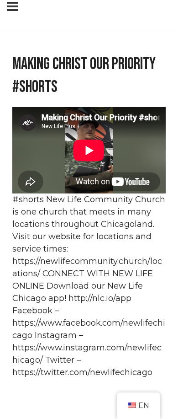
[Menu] (12, 6)
